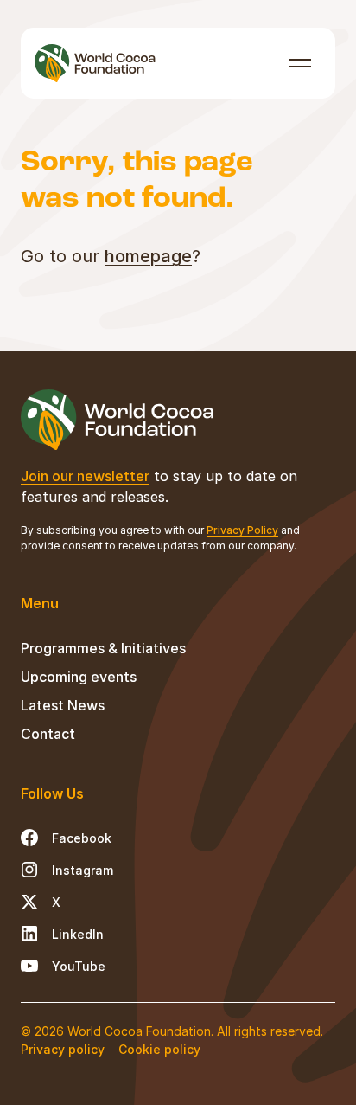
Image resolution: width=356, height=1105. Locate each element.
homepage (148, 256)
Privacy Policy (242, 530)
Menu (300, 62)
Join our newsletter (85, 476)
